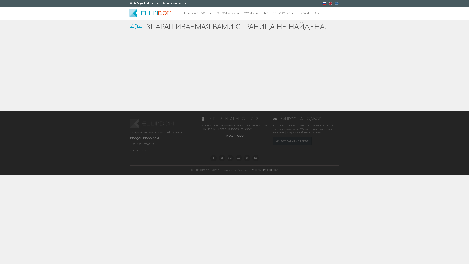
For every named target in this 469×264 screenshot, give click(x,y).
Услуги (250, 13)
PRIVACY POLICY (235, 135)
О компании (227, 13)
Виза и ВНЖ (308, 13)
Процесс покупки (277, 13)
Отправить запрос (294, 141)
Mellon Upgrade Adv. (265, 170)
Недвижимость (196, 13)
